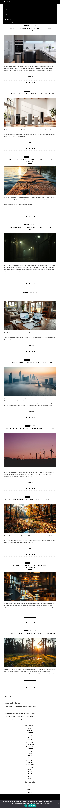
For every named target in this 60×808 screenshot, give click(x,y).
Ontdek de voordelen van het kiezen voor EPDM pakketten (30, 428)
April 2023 (30, 778)
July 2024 (30, 753)
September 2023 (30, 769)
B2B (7, 14)
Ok (26, 805)
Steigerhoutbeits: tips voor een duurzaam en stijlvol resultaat (20, 713)
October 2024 (30, 748)
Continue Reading (30, 76)
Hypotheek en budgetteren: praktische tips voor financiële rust (20, 719)
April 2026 (30, 728)
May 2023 (30, 776)
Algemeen (7, 1)
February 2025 (30, 742)
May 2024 (30, 755)
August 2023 (30, 771)
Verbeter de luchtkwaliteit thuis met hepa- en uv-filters (30, 94)
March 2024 (30, 759)
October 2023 (30, 767)
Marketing (30, 789)
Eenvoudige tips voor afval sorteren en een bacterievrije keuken (20, 706)
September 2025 (30, 734)
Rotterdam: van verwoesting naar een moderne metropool (30, 362)
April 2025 (30, 739)
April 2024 (30, 757)
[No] (58, 804)
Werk (7, 6)
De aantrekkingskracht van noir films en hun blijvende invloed (20, 716)
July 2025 (30, 735)
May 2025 (30, 737)
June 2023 (30, 775)
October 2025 (30, 732)
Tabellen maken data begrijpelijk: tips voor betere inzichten (30, 633)
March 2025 (30, 741)
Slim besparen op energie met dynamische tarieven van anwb (30, 500)
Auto (7, 9)
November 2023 (30, 766)
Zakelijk (6, 11)
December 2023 (30, 764)
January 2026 (30, 730)
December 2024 (30, 744)
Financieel (7, 4)
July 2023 (30, 773)
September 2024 (30, 750)
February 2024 (30, 760)
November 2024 (30, 746)
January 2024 (30, 762)
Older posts (8, 696)
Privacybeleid (9, 22)
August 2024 (30, 751)
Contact (6, 19)
